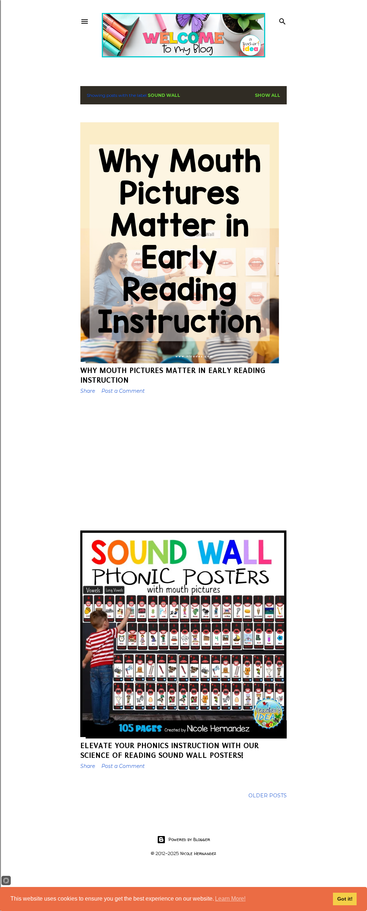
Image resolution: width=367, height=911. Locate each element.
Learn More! (230, 899)
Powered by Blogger (189, 839)
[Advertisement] (183, 462)
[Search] (282, 20)
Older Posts (267, 795)
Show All (267, 95)
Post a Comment (123, 391)
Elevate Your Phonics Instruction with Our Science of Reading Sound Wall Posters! (169, 750)
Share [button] (87, 391)
